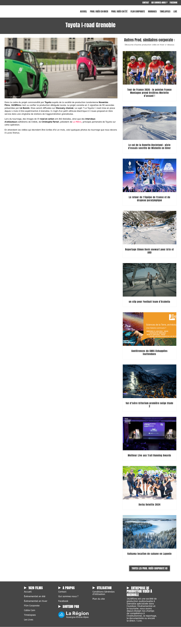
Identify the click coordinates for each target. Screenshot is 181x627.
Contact (145, 3)
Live (175, 12)
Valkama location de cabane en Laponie (149, 554)
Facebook (173, 3)
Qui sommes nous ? (68, 596)
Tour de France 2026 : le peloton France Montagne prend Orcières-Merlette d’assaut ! (149, 93)
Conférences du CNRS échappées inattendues (149, 352)
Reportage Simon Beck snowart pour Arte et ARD (149, 251)
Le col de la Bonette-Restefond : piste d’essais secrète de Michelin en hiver (149, 146)
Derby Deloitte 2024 (149, 504)
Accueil (83, 12)
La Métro (77, 122)
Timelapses (165, 12)
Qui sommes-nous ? (159, 3)
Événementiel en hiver (35, 601)
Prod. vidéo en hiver (99, 12)
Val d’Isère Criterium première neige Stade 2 (149, 404)
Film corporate (138, 12)
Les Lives (28, 619)
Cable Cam (29, 610)
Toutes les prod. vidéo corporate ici (149, 568)
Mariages (152, 12)
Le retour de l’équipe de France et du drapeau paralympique (149, 198)
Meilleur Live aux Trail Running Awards (149, 455)
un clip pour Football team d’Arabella (149, 302)
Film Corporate (32, 605)
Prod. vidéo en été (119, 12)
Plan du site (98, 599)
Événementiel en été (34, 596)
